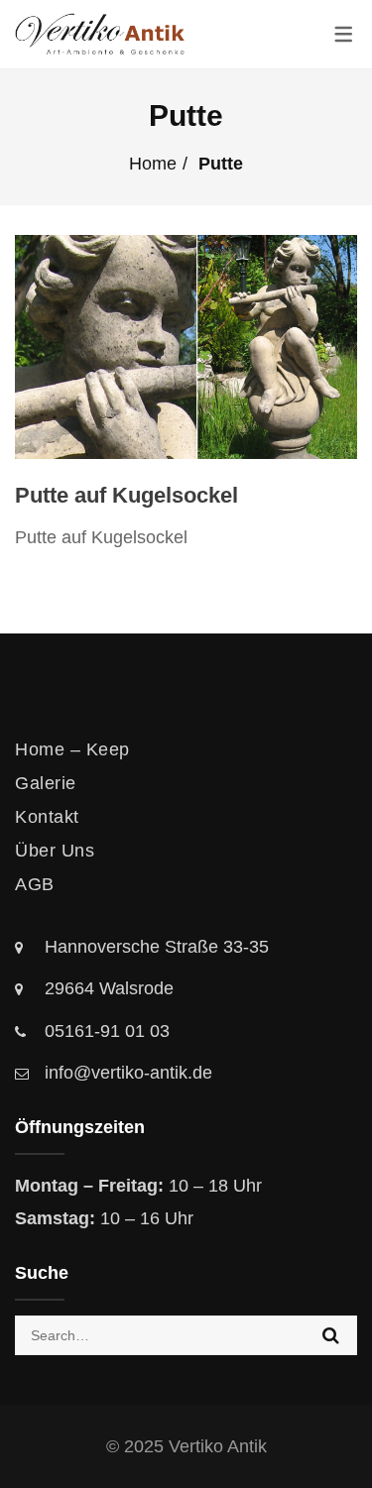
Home (153, 163)
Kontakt (47, 817)
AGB (35, 884)
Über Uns (54, 850)
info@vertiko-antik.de (128, 1073)
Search (330, 1335)
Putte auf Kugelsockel (126, 495)
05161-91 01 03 (107, 1031)
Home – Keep (72, 749)
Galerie (45, 783)
